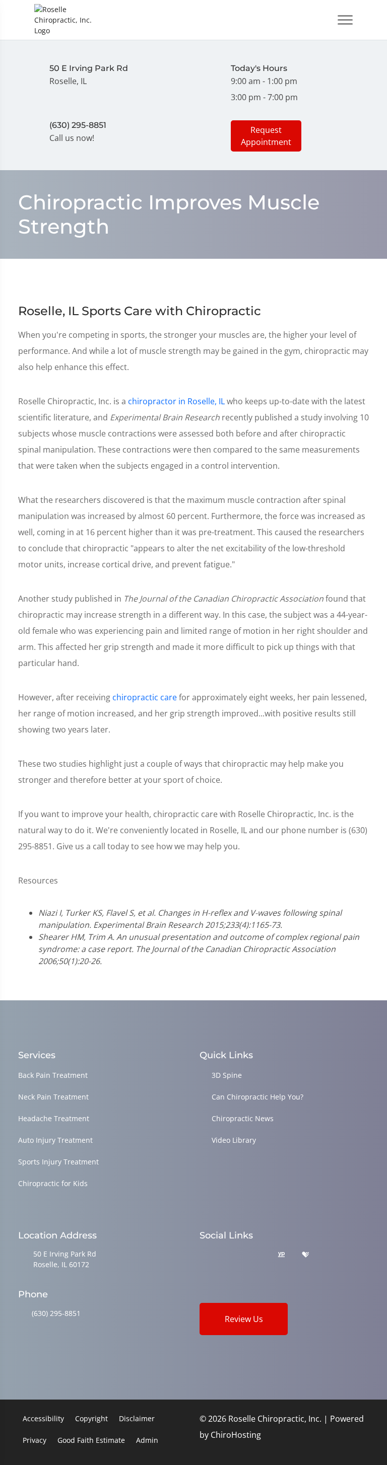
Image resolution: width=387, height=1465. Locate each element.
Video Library (234, 1140)
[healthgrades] (305, 1255)
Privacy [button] (34, 1440)
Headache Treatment (53, 1118)
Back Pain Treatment (53, 1075)
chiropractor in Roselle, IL (176, 401)
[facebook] (230, 1255)
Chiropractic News (243, 1118)
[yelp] (256, 1255)
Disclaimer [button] (137, 1418)
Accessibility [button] (43, 1418)
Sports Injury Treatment (58, 1161)
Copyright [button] (91, 1418)
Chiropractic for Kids (53, 1183)
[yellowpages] (281, 1255)
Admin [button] (147, 1440)
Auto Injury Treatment (55, 1140)
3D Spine (227, 1075)
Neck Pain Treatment (53, 1097)
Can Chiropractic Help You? (257, 1097)
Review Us (244, 1319)
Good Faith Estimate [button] (91, 1440)
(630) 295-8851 (56, 1313)
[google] (204, 1255)
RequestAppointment (266, 136)
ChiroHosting (236, 1434)
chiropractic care (144, 697)
